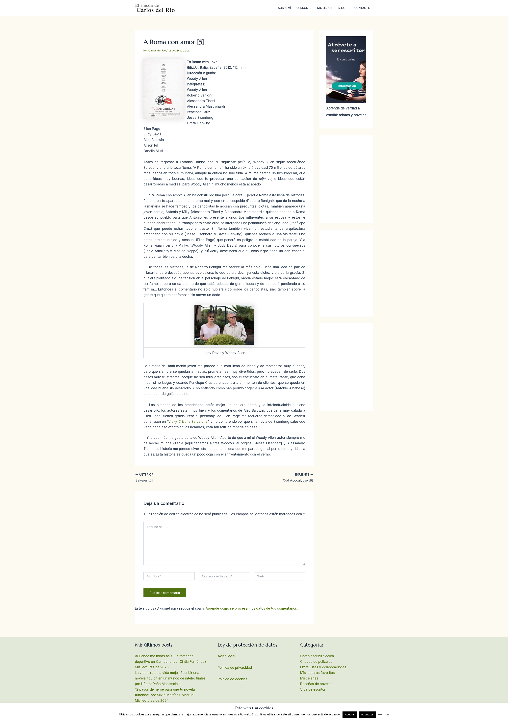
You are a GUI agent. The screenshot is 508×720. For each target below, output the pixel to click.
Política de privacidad (235, 668)
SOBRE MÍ (284, 8)
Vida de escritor (312, 689)
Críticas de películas (316, 662)
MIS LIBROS (324, 8)
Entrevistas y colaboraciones (323, 667)
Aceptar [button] (350, 714)
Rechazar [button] (367, 714)
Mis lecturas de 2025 (152, 667)
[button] (310, 8)
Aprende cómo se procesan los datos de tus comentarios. (252, 608)
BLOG (341, 8)
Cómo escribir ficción (317, 656)
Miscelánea (309, 678)
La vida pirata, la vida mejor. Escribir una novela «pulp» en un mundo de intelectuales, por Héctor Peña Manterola (171, 678)
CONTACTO (362, 8)
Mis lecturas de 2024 (152, 701)
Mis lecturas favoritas (317, 673)
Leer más (382, 714)
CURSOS (302, 8)
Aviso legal (226, 656)
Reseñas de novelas (316, 684)
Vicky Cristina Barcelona (187, 422)
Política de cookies (232, 679)
